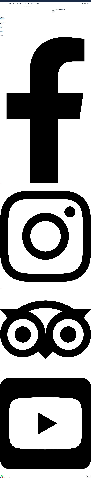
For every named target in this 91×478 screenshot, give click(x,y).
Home (10, 3)
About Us (14, 3)
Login (85, 3)
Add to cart (53, 11)
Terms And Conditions (2, 18)
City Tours (24, 3)
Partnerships (1, 31)
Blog (28, 3)
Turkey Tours (19, 3)
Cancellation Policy (2, 19)
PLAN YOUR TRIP (37, 3)
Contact (32, 3)
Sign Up (88, 3)
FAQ (0, 32)
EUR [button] (80, 3)
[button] (82, 3)
